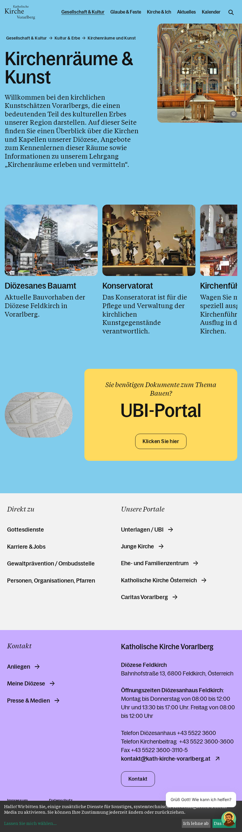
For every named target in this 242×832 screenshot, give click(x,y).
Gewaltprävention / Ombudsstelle (51, 563)
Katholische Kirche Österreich (159, 580)
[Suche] (231, 12)
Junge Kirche (137, 546)
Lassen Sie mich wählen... (30, 823)
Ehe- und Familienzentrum (155, 563)
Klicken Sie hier (161, 441)
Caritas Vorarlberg (144, 597)
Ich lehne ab (196, 823)
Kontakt (138, 779)
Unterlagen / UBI (142, 529)
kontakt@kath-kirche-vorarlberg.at (165, 758)
